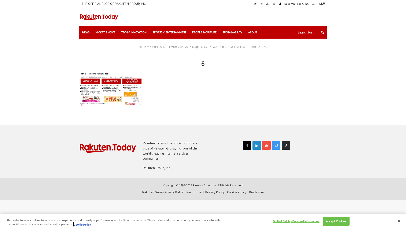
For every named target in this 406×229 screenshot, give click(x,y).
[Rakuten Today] (99, 17)
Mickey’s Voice (105, 32)
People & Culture (204, 32)
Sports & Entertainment (169, 32)
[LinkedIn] (256, 145)
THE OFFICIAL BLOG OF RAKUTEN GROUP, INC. (113, 3)
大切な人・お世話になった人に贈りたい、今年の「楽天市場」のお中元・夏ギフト (208, 47)
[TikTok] (280, 4)
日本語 (321, 4)
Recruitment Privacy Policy (205, 192)
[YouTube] (267, 3)
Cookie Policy (236, 192)
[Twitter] (274, 4)
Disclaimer (256, 192)
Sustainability (232, 32)
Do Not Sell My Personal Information (296, 221)
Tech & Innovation (134, 32)
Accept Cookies (336, 221)
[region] (203, 221)
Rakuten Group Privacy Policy (163, 192)
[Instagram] (261, 3)
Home (146, 47)
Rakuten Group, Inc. (296, 4)
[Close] (399, 221)
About (252, 32)
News (86, 32)
